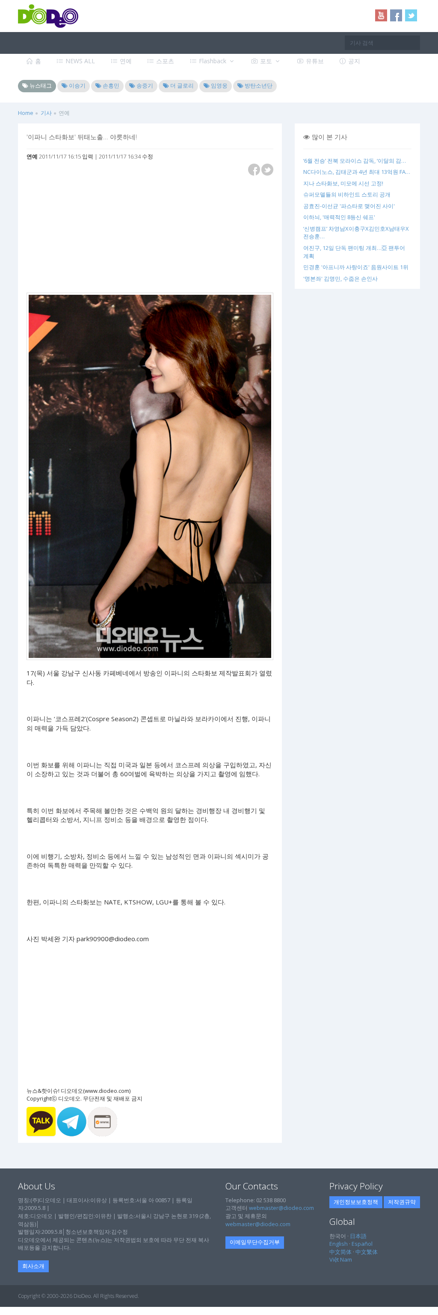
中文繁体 (366, 1252)
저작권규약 (402, 1202)
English (338, 1243)
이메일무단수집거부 (255, 1242)
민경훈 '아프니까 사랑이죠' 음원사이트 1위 (355, 267)
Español (362, 1243)
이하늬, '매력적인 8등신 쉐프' (339, 217)
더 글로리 (181, 85)
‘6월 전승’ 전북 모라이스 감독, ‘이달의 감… (354, 160)
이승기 (77, 85)
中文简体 (340, 1252)
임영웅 (219, 85)
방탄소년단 (257, 85)
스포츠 (164, 61)
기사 (46, 113)
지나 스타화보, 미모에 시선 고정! (343, 183)
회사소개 (33, 1266)
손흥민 (110, 85)
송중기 (144, 85)
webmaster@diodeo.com (281, 1208)
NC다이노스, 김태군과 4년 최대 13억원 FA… (356, 172)
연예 (125, 61)
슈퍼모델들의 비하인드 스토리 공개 (347, 194)
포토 (266, 61)
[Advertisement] (85, 235)
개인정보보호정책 (356, 1202)
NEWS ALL (79, 61)
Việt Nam (340, 1259)
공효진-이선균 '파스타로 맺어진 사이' (349, 206)
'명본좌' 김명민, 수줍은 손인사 (340, 278)
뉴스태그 (40, 85)
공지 (353, 61)
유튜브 (314, 61)
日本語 (358, 1236)
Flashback (212, 61)
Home (25, 113)
